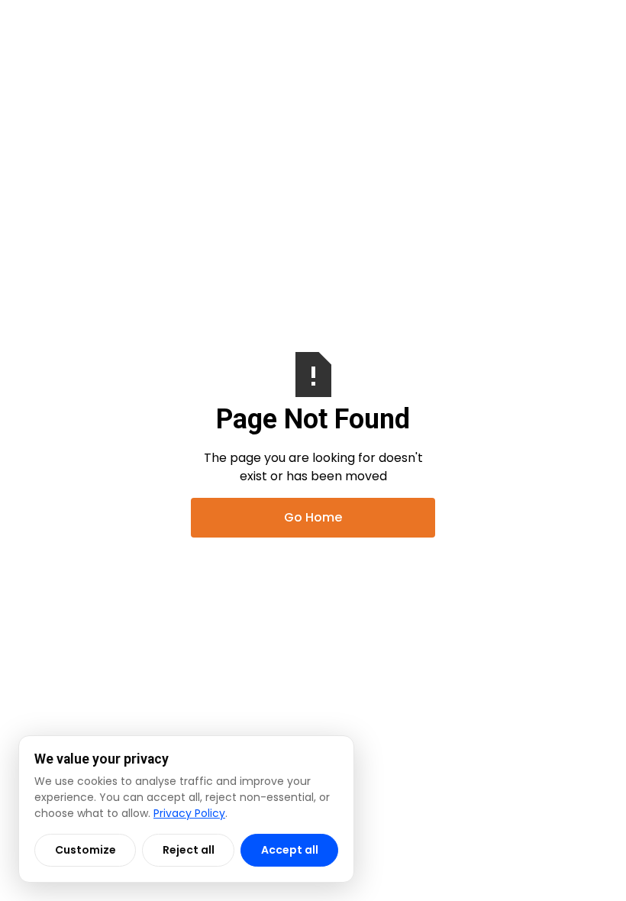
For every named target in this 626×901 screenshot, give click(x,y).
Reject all (189, 849)
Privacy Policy (189, 813)
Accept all (289, 849)
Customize (85, 849)
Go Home (313, 517)
